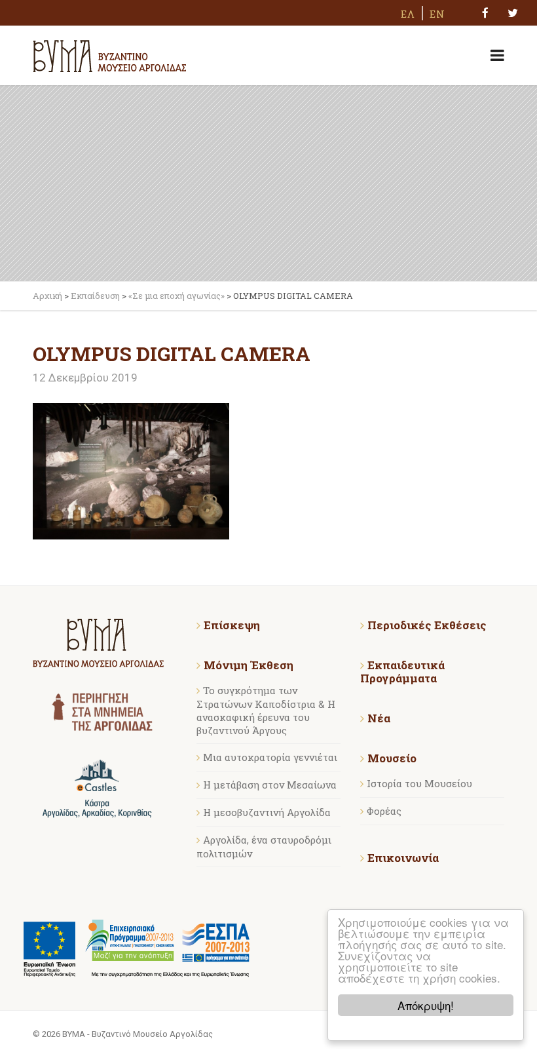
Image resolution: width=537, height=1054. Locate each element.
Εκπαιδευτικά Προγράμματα (402, 672)
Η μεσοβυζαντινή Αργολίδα (267, 812)
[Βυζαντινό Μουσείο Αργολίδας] (110, 54)
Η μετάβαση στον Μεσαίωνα (270, 784)
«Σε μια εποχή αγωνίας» (176, 296)
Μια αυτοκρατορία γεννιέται (270, 757)
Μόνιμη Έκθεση (248, 665)
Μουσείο (392, 758)
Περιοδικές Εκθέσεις (427, 625)
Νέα (378, 718)
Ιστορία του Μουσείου (419, 783)
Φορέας (384, 810)
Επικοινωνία (403, 858)
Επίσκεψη (232, 625)
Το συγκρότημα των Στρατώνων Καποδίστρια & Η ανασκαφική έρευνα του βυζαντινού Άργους (265, 710)
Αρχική (47, 296)
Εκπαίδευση (95, 296)
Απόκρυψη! (426, 1005)
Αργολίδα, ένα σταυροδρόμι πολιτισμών (263, 846)
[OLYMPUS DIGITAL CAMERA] (131, 470)
